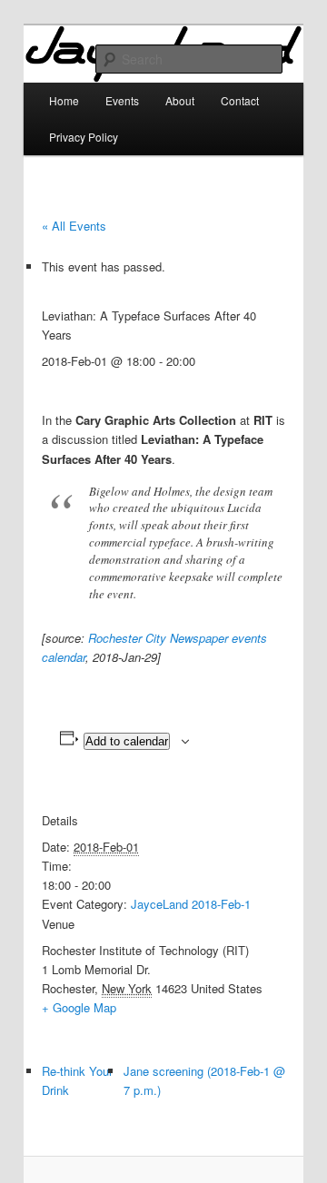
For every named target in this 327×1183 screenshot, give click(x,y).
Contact (240, 100)
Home (64, 100)
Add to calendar (126, 741)
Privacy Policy (83, 136)
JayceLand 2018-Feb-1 (191, 903)
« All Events (74, 225)
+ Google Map (79, 1007)
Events (122, 100)
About (179, 100)
